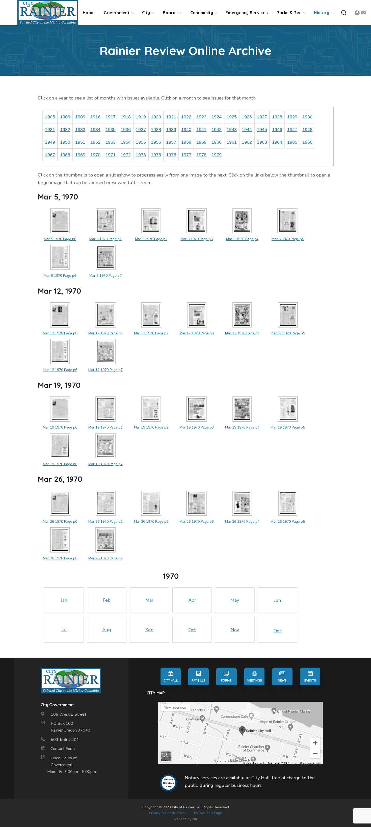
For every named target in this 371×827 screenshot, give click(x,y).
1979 (216, 154)
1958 (186, 142)
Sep (149, 630)
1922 (186, 116)
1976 (171, 154)
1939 (171, 129)
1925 (232, 116)
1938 (156, 129)
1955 (141, 142)
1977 (186, 154)
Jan (64, 600)
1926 (247, 116)
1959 (201, 142)
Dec (277, 631)
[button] (343, 13)
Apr (192, 600)
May (234, 600)
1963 (262, 142)
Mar (149, 600)
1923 (201, 116)
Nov (235, 630)
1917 (110, 116)
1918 (126, 116)
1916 (95, 116)
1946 (277, 129)
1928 (277, 116)
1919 (141, 116)
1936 (126, 129)
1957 (171, 142)
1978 (201, 154)
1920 (156, 116)
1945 (262, 129)
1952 (95, 142)
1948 (307, 129)
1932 (65, 129)
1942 (216, 129)
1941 (201, 129)
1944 (247, 129)
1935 (110, 129)
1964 (277, 142)
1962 (247, 142)
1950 (65, 142)
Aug (106, 630)
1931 (50, 129)
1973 (141, 154)
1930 (307, 116)
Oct (192, 630)
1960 (216, 142)
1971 (110, 154)
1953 (110, 142)
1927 (262, 116)
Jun (277, 600)
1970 (95, 154)
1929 (292, 116)
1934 (95, 129)
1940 (186, 129)
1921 (171, 116)
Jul (64, 630)
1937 (141, 129)
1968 (65, 154)
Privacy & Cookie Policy (167, 813)
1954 (126, 142)
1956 (156, 142)
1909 (80, 116)
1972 (126, 154)
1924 (216, 116)
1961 (232, 142)
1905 (50, 116)
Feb (107, 600)
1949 (50, 142)
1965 (292, 142)
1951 (80, 142)
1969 (80, 154)
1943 (232, 129)
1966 (307, 142)
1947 (292, 129)
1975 (156, 154)
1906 (65, 116)
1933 (80, 129)
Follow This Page (208, 813)
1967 (50, 154)
